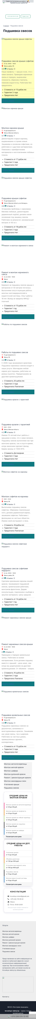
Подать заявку (8, 101)
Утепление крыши (11, 784)
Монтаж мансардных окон (15, 781)
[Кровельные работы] (18, 9)
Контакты (5, 997)
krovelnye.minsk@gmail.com (19, 896)
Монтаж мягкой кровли (14, 767)
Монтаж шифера (11, 771)
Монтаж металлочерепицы (15, 764)
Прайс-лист (25, 16)
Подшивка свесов (11, 788)
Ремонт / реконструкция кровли (17, 778)
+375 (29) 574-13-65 (12, 16)
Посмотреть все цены (14, 836)
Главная (6, 26)
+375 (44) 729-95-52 (16, 899)
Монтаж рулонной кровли (14, 774)
